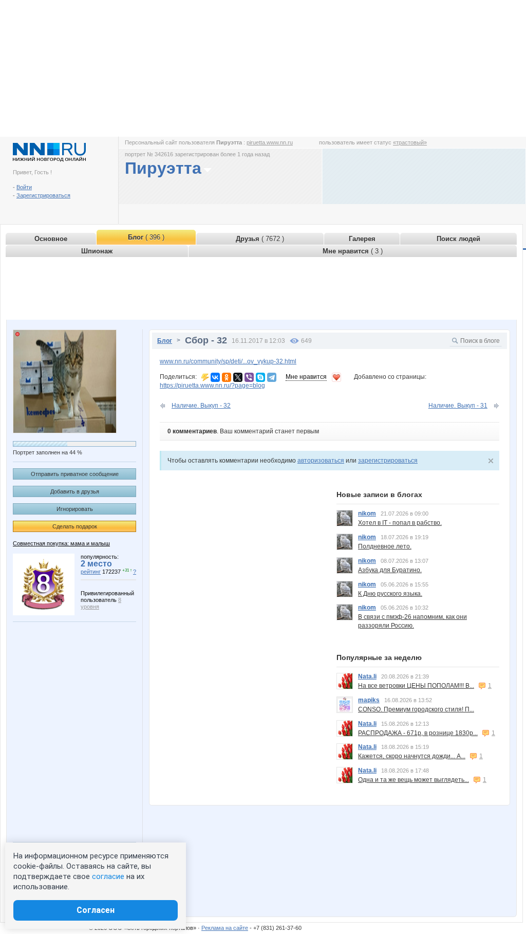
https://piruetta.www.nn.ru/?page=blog (212, 385)
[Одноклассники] (226, 377)
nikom (367, 513)
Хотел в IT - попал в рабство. (400, 522)
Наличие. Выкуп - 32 (201, 405)
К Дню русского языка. (390, 593)
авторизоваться (320, 460)
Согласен (96, 910)
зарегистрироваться (388, 460)
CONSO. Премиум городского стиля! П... (416, 709)
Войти (24, 187)
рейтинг (91, 572)
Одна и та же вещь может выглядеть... (413, 779)
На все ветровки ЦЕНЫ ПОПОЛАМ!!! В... (416, 685)
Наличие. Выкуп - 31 (457, 405)
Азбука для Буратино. (390, 570)
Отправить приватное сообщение (75, 474)
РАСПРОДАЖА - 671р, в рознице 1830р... (418, 733)
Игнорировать (75, 509)
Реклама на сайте (224, 928)
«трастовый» (410, 142)
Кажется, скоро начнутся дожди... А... (411, 756)
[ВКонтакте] (215, 377)
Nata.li (367, 676)
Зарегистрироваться (43, 195)
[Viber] (249, 377)
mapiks (369, 700)
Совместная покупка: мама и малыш (61, 543)
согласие (108, 876)
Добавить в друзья (74, 491)
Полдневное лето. (384, 546)
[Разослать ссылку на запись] (205, 376)
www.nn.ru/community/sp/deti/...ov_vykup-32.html (228, 361)
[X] (237, 377)
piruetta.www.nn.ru (270, 142)
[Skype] (260, 377)
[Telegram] (271, 377)
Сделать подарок (74, 526)
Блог (164, 340)
